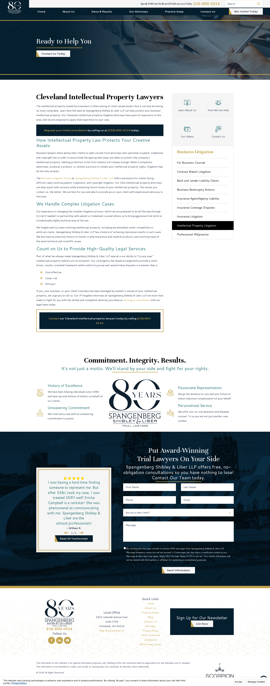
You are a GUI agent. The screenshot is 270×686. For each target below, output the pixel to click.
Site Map (150, 626)
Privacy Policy (150, 630)
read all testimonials (74, 538)
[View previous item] (66, 532)
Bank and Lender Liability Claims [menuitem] (198, 180)
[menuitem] (41, 11)
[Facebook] (51, 640)
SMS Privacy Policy (150, 644)
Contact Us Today (53, 53)
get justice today (246, 11)
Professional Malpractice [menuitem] (193, 234)
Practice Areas (174, 11)
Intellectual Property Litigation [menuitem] (196, 225)
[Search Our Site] (258, 3)
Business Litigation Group (56, 178)
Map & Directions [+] (111, 630)
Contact (54, 318)
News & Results (101, 11)
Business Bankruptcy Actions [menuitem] (196, 190)
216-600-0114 (207, 3)
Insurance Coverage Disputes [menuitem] (196, 207)
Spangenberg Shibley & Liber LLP (94, 178)
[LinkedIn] (59, 640)
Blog (150, 617)
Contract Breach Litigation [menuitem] (194, 172)
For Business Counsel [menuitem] (191, 163)
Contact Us (207, 11)
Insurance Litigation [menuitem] (190, 216)
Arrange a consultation (137, 300)
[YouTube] (67, 640)
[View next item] (80, 532)
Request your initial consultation (65, 130)
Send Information (178, 570)
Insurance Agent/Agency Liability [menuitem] (198, 198)
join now (202, 623)
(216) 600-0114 (119, 130)
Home (41, 11)
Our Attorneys (138, 11)
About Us (68, 11)
